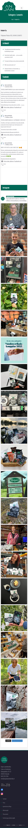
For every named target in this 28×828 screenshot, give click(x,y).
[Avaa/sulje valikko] (21, 8)
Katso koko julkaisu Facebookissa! (12, 107)
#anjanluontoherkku (5, 132)
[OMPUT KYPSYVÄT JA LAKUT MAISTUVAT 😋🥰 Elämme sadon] (14, 297)
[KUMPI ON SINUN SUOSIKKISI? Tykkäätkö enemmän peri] (14, 618)
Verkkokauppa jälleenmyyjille (9, 818)
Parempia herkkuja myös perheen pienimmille (14, 61)
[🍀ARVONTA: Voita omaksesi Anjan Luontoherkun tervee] (14, 457)
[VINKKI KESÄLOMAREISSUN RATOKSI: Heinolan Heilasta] (14, 645)
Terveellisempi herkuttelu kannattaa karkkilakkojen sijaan (12, 50)
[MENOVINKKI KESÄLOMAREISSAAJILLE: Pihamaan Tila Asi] (14, 538)
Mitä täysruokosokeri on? (10, 65)
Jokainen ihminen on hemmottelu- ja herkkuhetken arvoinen (12, 70)
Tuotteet (4, 799)
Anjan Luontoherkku (8, 85)
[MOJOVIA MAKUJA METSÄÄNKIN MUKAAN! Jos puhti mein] (14, 511)
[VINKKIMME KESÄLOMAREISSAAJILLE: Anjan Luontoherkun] (14, 484)
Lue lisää (2, 39)
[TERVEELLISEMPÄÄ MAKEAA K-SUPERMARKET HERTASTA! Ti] (14, 270)
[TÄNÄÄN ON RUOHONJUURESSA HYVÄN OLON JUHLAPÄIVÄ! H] (14, 350)
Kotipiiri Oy (17, 19)
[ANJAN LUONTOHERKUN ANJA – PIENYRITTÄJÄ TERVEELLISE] (14, 216)
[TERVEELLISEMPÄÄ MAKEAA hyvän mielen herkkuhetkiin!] (14, 243)
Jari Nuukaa (13, 825)
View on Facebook (3, 110)
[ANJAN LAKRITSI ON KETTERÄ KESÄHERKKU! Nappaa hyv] (14, 565)
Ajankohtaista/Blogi (7, 806)
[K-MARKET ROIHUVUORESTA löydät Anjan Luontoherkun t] (14, 404)
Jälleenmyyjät (5, 810)
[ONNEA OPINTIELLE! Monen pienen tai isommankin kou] (14, 377)
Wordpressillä (8, 825)
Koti (12, 19)
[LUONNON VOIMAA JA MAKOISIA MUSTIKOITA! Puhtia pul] (14, 672)
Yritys (4, 803)
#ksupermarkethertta (14, 132)
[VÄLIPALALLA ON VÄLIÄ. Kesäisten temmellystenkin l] (14, 591)
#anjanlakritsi (13, 159)
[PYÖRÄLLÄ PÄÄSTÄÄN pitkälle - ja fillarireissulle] (14, 431)
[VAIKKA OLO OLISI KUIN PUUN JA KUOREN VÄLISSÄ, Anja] (14, 698)
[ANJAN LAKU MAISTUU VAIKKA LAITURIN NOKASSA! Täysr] (14, 725)
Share (3, 111)
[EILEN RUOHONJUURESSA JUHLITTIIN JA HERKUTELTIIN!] (14, 323)
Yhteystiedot (5, 814)
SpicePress (20, 825)
